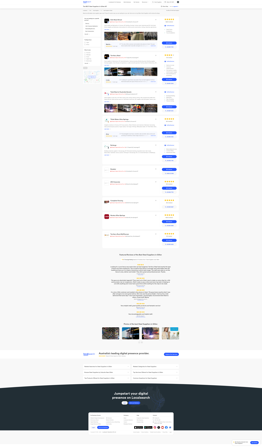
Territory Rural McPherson (140, 316)
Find (90, 10)
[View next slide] (142, 342)
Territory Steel (140, 274)
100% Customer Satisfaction (91, 26)
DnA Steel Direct (140, 300)
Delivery (87, 23)
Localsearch (85, 10)
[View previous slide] (139, 342)
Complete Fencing (140, 286)
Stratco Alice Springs (140, 308)
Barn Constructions (89, 31)
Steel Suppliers (96, 10)
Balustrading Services (90, 28)
